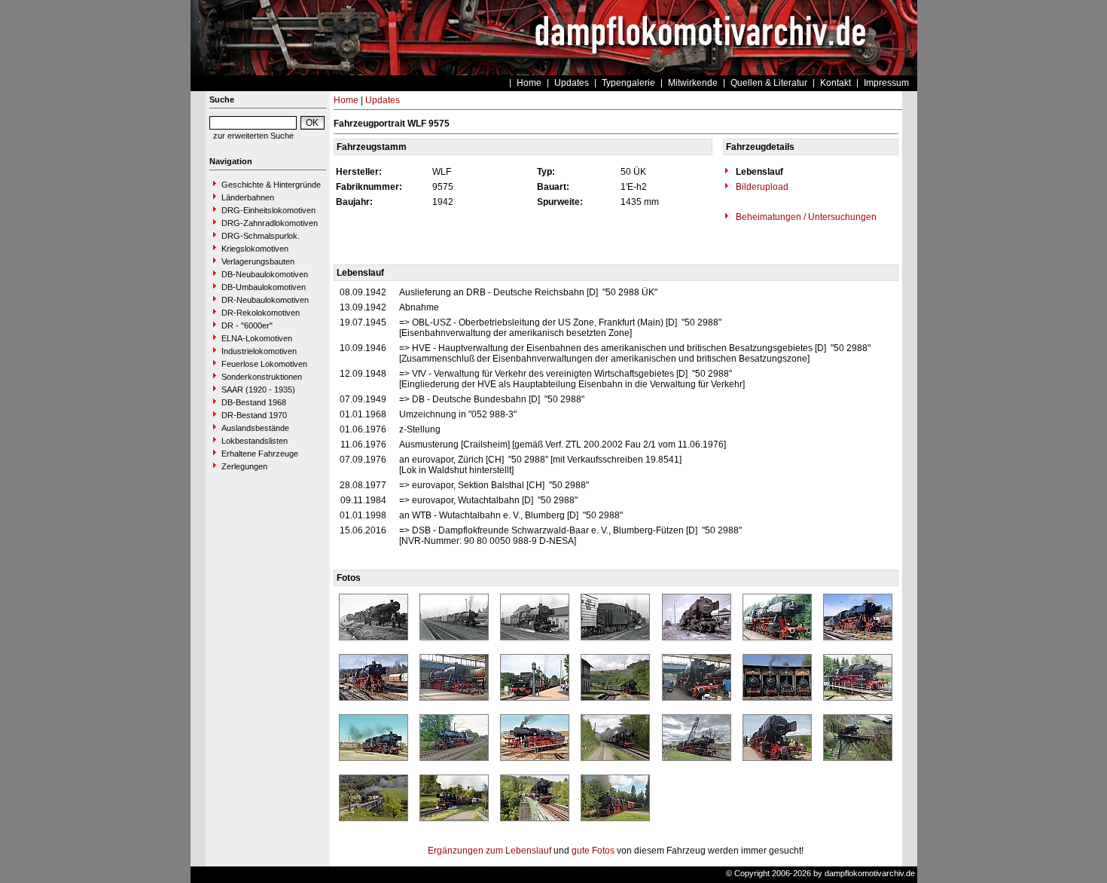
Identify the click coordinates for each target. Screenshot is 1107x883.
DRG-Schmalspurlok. (260, 235)
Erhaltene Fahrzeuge (259, 453)
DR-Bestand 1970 (254, 415)
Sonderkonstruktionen (261, 376)
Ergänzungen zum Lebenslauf (489, 850)
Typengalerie (628, 83)
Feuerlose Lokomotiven (264, 363)
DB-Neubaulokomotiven (264, 274)
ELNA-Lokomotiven (256, 338)
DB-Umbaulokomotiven (263, 287)
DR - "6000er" (247, 325)
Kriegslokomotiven (254, 248)
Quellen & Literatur (768, 83)
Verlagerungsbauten (257, 261)
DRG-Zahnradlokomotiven (269, 223)
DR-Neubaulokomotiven (265, 299)
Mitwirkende (693, 83)
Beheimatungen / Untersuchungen (805, 217)
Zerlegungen (244, 466)
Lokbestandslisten (254, 440)
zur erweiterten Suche (253, 135)
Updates (571, 83)
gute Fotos (593, 850)
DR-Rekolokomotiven (260, 312)
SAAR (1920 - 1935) (258, 389)
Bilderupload (760, 187)
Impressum (886, 83)
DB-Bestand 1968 (253, 402)
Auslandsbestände (255, 427)
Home (529, 83)
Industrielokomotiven (259, 351)
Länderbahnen (247, 197)
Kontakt (835, 83)
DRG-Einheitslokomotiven (268, 210)
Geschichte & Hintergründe (271, 184)
